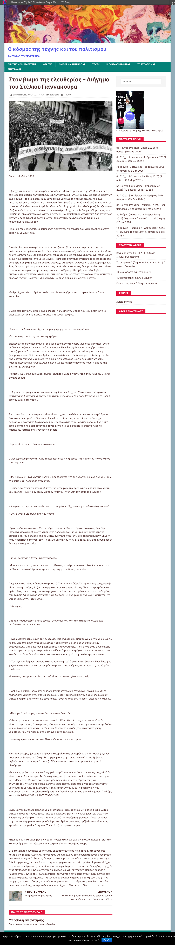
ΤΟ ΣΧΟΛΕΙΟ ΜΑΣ (146, 64)
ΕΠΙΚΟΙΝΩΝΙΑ (14, 69)
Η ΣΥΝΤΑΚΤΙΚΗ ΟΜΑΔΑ (118, 64)
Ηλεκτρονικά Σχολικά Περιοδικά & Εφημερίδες (34, 2)
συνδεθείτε (48, 924)
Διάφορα (54, 94)
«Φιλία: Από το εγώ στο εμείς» (133, 271)
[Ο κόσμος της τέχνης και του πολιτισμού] (87, 41)
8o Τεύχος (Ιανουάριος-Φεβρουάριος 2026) (141, 157)
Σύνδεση (65, 2)
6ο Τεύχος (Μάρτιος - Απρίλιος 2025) (137, 176)
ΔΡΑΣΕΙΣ (47, 64)
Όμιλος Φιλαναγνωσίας (72, 64)
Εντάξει (106, 940)
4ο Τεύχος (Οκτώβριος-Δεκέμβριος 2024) (140, 195)
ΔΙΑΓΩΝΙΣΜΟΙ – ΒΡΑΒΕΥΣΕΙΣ (22, 64)
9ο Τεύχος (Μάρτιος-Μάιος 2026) (135, 147)
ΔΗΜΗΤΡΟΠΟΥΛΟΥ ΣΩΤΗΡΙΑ (28, 94)
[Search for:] (141, 81)
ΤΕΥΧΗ (95, 64)
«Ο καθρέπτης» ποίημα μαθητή (134, 277)
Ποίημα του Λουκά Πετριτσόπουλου (136, 283)
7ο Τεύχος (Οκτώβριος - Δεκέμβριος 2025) (140, 166)
